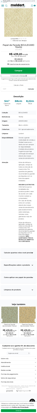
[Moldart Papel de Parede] (18, 5)
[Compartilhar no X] (23, 38)
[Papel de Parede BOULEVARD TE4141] (27, 321)
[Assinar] (29, 353)
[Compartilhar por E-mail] (25, 38)
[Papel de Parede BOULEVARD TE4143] (9, 321)
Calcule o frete (18, 85)
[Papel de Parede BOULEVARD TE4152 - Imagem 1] (18, 22)
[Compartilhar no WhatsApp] (21, 38)
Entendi (18, 410)
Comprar (18, 71)
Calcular (31, 89)
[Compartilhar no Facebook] (19, 38)
